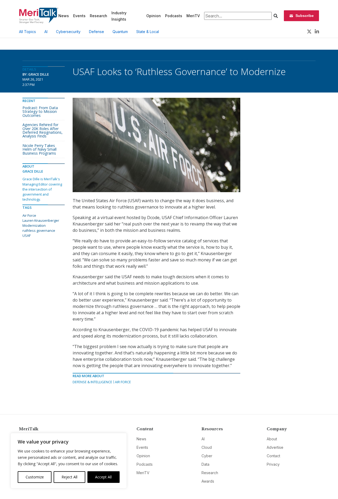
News (63, 15)
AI (46, 31)
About (272, 439)
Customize (35, 476)
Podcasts (173, 15)
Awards (207, 481)
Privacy (273, 464)
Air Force (123, 382)
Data (205, 464)
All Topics (27, 31)
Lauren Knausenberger (40, 220)
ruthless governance (38, 230)
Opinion (153, 15)
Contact (273, 456)
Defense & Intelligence (92, 382)
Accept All (103, 476)
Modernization (34, 225)
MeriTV (193, 15)
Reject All (69, 476)
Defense (96, 31)
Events (79, 15)
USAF (26, 235)
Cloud (206, 447)
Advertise (275, 447)
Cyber (206, 456)
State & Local (147, 31)
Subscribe (304, 15)
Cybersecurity (68, 31)
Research (98, 15)
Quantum (120, 31)
